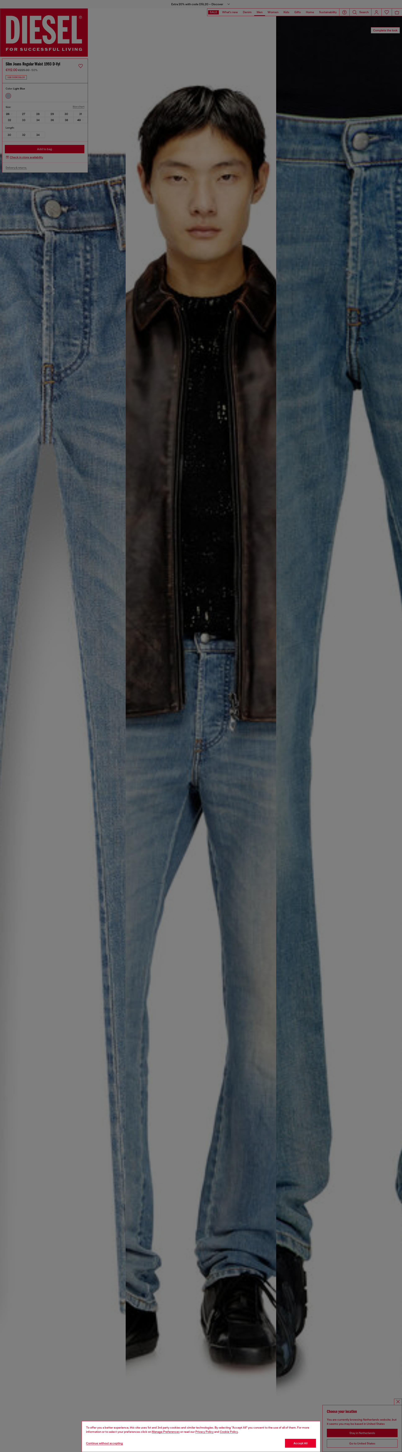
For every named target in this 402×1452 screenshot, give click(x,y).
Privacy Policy (204, 1431)
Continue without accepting (104, 1443)
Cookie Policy (229, 1431)
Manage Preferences (166, 1431)
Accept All (300, 1443)
